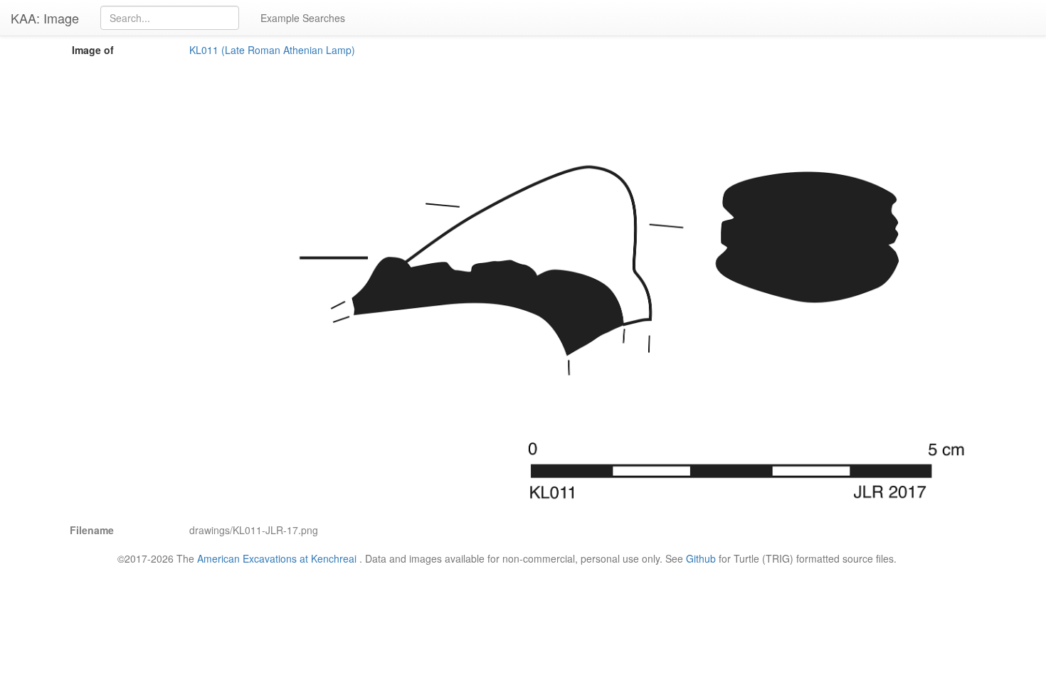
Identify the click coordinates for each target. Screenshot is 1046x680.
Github (701, 558)
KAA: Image (45, 18)
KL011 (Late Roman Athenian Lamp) (272, 50)
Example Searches (302, 18)
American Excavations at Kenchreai (276, 558)
